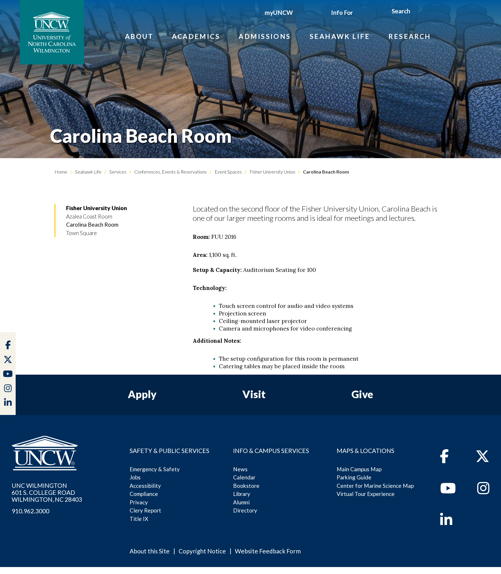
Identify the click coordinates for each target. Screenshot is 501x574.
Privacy (139, 502)
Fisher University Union (272, 171)
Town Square (81, 233)
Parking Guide (354, 477)
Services (117, 171)
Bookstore (246, 485)
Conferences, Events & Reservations (170, 171)
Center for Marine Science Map (375, 485)
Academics (196, 36)
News (240, 469)
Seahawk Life (340, 36)
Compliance (144, 493)
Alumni (241, 502)
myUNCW (279, 12)
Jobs (135, 477)
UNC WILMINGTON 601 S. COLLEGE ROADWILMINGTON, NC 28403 (47, 492)
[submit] (417, 12)
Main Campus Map (359, 469)
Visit (254, 394)
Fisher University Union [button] (96, 208)
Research (410, 36)
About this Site (150, 551)
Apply (142, 394)
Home (61, 171)
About (139, 36)
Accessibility (145, 485)
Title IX (139, 518)
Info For (342, 12)
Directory (245, 510)
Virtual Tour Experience (366, 493)
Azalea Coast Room (89, 216)
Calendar (244, 477)
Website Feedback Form (268, 551)
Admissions (265, 36)
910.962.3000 (30, 511)
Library (241, 493)
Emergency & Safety (155, 469)
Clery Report (145, 510)
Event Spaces (228, 171)
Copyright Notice (202, 551)
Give (362, 394)
